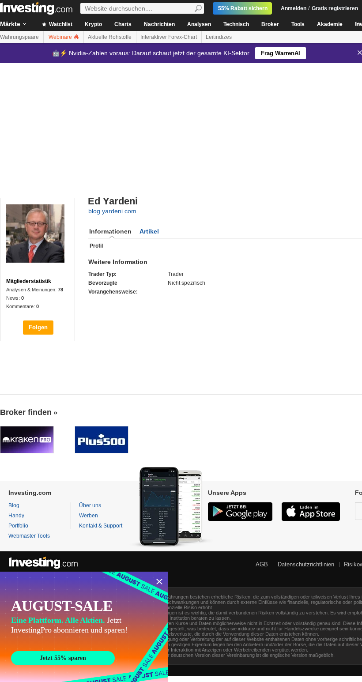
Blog (13, 505)
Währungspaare (19, 37)
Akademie (330, 24)
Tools (298, 24)
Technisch (236, 24)
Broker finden (26, 412)
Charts (123, 24)
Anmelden (293, 8)
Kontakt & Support (100, 526)
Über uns (90, 505)
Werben (88, 515)
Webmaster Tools (29, 536)
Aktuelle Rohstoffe (110, 37)
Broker (270, 24)
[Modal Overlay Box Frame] (84, 627)
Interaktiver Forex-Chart (168, 37)
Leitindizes (219, 37)
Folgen (38, 327)
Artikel (149, 231)
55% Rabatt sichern (243, 8)
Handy (16, 515)
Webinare (61, 37)
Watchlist (60, 24)
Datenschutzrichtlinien (306, 564)
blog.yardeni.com (112, 211)
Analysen (199, 24)
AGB (262, 564)
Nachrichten (159, 24)
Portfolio (18, 526)
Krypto (93, 24)
